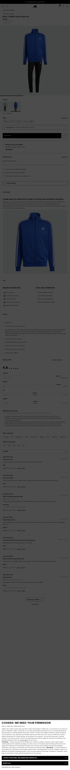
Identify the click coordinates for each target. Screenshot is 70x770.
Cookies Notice (24, 740)
